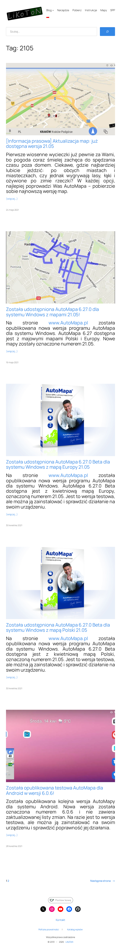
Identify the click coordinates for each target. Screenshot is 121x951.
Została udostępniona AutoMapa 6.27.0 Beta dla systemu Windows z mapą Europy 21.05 (58, 464)
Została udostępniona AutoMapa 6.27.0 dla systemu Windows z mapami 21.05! (52, 312)
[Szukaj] (107, 31)
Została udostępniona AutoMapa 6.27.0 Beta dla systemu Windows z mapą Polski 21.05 (58, 627)
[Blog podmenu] (53, 10)
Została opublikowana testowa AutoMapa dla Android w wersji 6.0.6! (54, 790)
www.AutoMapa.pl (68, 322)
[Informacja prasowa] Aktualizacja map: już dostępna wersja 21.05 (52, 143)
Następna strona (102, 881)
